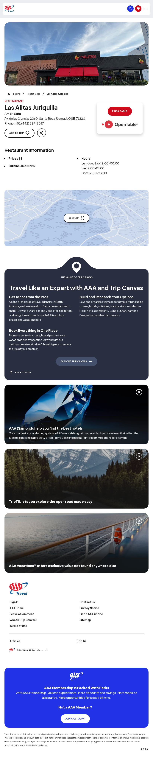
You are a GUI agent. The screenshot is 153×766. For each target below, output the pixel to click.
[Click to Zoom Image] (76, 54)
